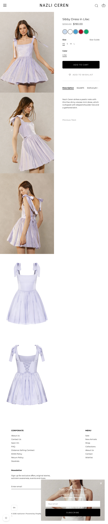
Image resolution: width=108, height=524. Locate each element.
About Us (15, 435)
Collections (90, 446)
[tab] (69, 88)
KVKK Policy (16, 454)
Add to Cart (81, 65)
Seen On (15, 443)
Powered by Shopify (33, 514)
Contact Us (16, 439)
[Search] (96, 6)
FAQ (13, 446)
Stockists (15, 461)
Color (64, 51)
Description (68, 88)
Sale (87, 435)
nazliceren (21, 514)
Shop (87, 443)
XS (63, 44)
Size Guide (95, 40)
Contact (89, 454)
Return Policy (17, 457)
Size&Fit (80, 88)
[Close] (101, 483)
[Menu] (5, 5)
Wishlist (89, 457)
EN (14, 508)
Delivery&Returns (95, 88)
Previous (66, 120)
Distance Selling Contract (22, 450)
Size (81, 40)
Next (74, 120)
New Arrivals (91, 439)
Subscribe (72, 512)
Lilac (64, 55)
